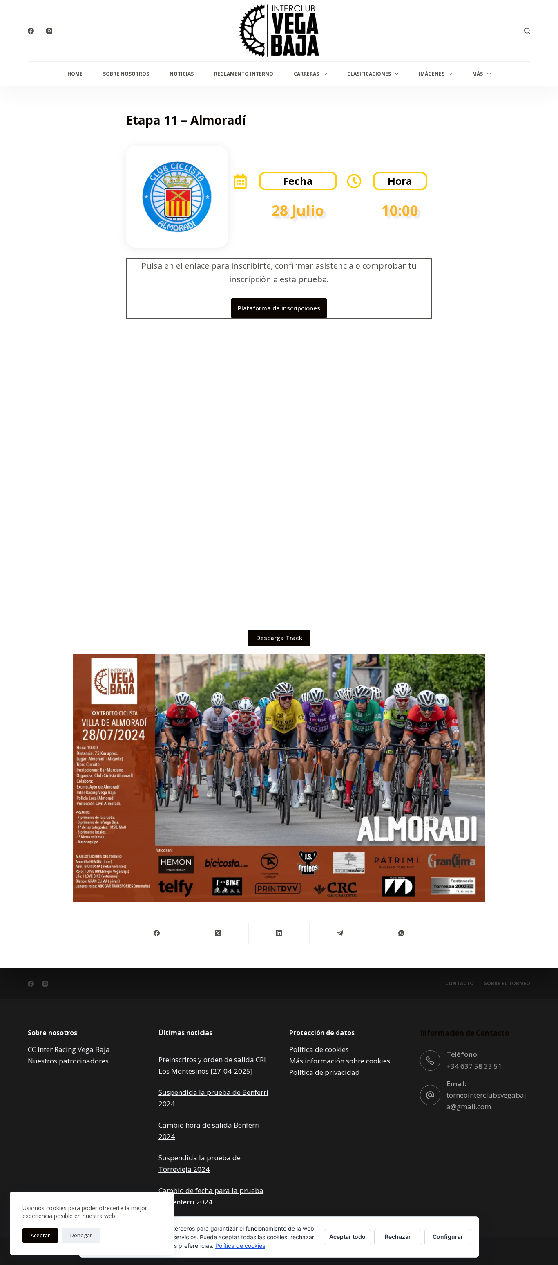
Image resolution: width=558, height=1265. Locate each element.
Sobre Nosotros (126, 73)
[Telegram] (340, 933)
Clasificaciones (369, 73)
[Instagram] (49, 31)
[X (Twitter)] (218, 933)
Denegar (81, 1235)
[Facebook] (31, 31)
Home (75, 73)
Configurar (448, 1236)
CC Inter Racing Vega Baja (69, 1049)
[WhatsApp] (401, 933)
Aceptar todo (347, 1236)
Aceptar (40, 1235)
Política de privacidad (324, 1072)
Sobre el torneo (507, 983)
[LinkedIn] (279, 933)
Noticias (182, 73)
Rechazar (398, 1236)
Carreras (306, 73)
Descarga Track (279, 638)
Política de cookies (319, 1049)
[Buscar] (527, 31)
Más (477, 73)
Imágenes (431, 73)
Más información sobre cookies (339, 1060)
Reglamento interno (243, 73)
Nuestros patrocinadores (68, 1060)
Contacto (459, 983)
